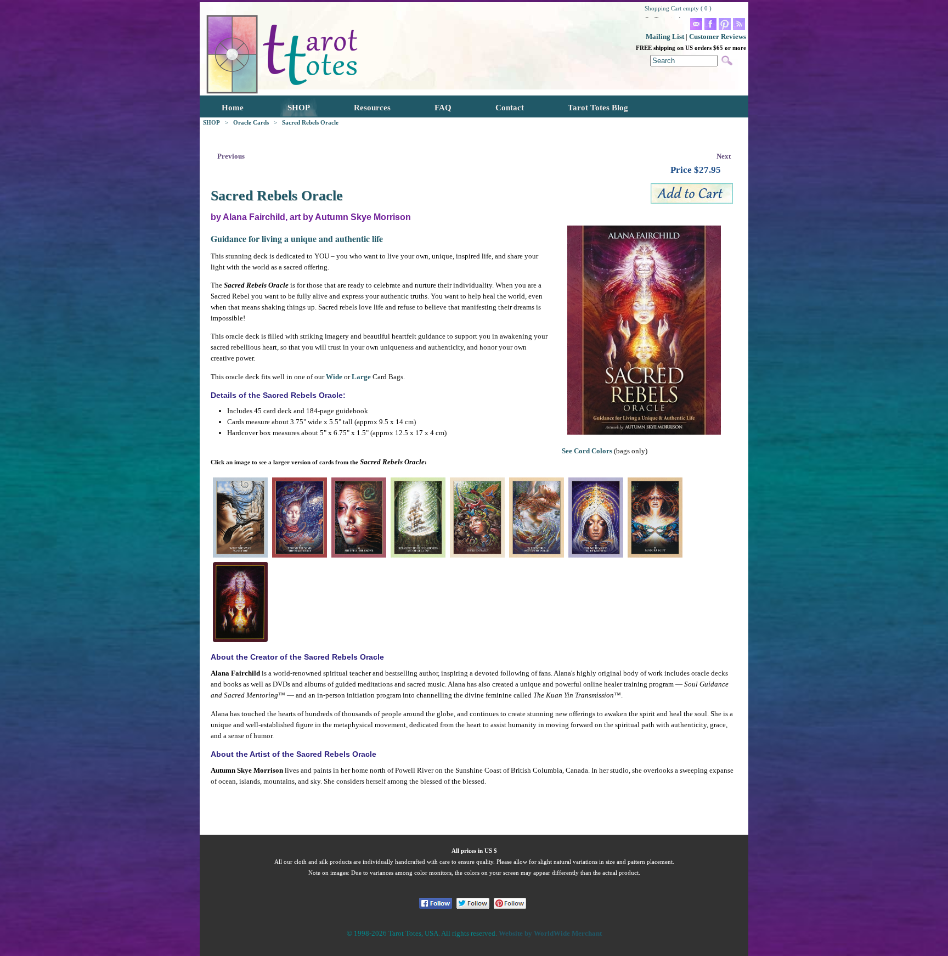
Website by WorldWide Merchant (550, 933)
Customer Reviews (717, 36)
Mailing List (665, 36)
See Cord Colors (587, 451)
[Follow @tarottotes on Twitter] (472, 903)
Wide (334, 377)
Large (361, 377)
